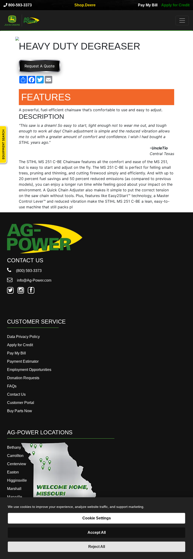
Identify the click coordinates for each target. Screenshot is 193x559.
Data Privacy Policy (23, 337)
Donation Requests (23, 378)
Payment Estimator (23, 361)
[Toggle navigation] (182, 20)
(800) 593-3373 (28, 271)
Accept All (97, 532)
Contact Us (16, 394)
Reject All (96, 547)
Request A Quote (39, 66)
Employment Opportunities (29, 370)
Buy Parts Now (19, 411)
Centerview (16, 464)
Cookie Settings (96, 518)
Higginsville (17, 480)
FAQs (11, 386)
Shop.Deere (85, 5)
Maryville (14, 497)
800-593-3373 (19, 5)
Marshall (14, 489)
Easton (13, 472)
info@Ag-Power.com (33, 280)
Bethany (14, 447)
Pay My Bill (147, 5)
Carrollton (15, 456)
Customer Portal (20, 403)
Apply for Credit (175, 5)
